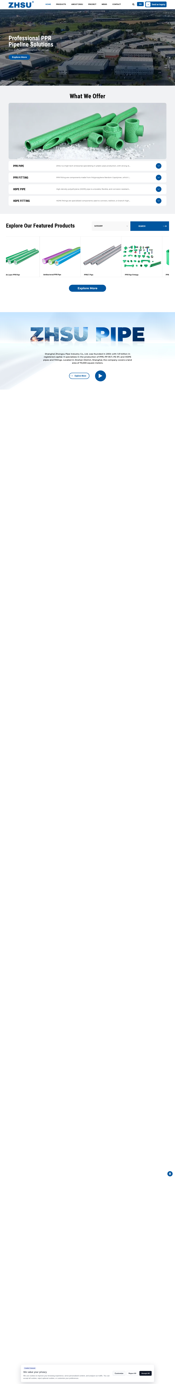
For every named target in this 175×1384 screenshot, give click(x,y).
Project (92, 4)
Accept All (145, 1373)
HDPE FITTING (100, 247)
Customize (119, 1373)
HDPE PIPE (99, 243)
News (104, 4)
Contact (116, 4)
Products (61, 4)
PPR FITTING (99, 238)
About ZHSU (77, 4)
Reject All (132, 1373)
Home (48, 4)
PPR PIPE (98, 233)
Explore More (19, 57)
